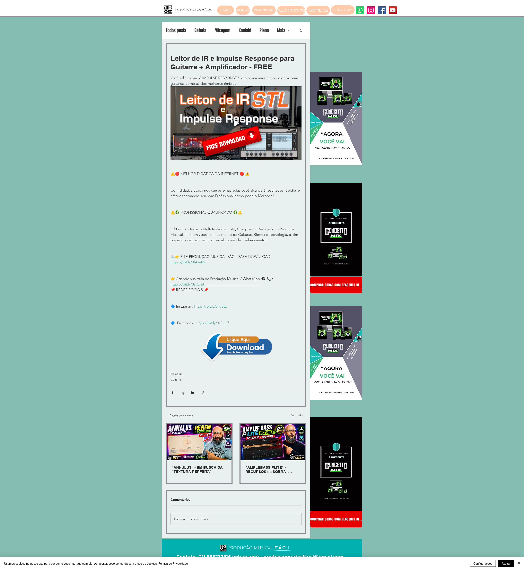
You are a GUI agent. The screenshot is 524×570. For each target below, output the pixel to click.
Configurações (482, 563)
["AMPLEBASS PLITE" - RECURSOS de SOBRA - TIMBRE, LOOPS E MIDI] (273, 442)
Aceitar (506, 563)
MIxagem (222, 30)
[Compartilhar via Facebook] (172, 393)
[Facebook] (382, 10)
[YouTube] (393, 10)
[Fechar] (519, 563)
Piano (264, 30)
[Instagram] (371, 10)
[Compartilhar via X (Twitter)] (182, 393)
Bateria (200, 30)
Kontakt (245, 30)
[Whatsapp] (360, 10)
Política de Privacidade (173, 563)
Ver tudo (297, 415)
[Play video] (236, 123)
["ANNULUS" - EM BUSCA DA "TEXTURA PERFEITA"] (199, 442)
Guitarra (176, 380)
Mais (281, 30)
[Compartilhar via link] (202, 393)
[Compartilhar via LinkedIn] (192, 393)
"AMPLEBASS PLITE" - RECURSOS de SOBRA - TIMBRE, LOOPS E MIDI (266, 469)
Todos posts (176, 30)
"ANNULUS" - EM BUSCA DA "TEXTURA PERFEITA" (197, 469)
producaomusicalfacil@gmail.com (303, 556)
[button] (301, 30)
